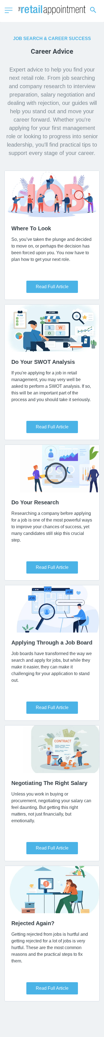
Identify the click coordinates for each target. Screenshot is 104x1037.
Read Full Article (52, 286)
